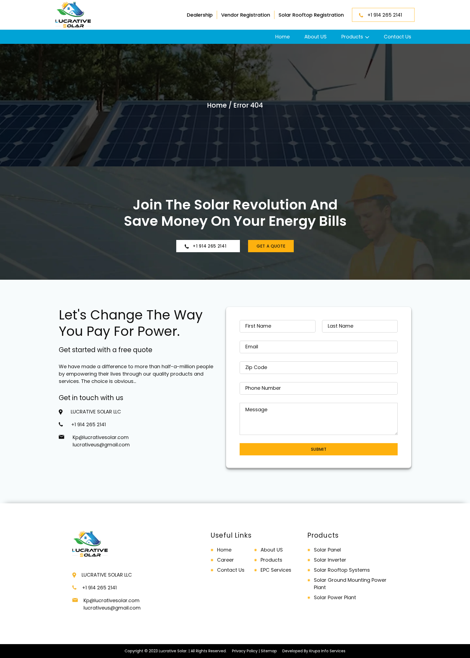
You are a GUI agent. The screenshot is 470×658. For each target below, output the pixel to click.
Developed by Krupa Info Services (313, 651)
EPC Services (276, 569)
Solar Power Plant (335, 597)
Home (282, 36)
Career (225, 559)
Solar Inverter (330, 559)
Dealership (200, 14)
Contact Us (397, 36)
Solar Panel (327, 549)
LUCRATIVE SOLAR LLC (96, 411)
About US (315, 36)
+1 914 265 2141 (386, 14)
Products (352, 36)
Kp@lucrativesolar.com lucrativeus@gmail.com (101, 441)
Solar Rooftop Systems (342, 569)
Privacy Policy (245, 651)
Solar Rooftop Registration (311, 14)
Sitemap (269, 651)
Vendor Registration (245, 14)
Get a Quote (270, 246)
